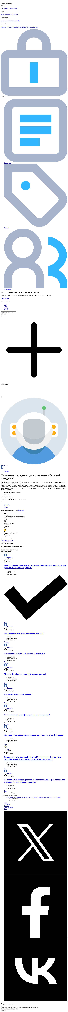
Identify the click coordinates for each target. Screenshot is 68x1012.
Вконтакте (7, 505)
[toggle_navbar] (1, 397)
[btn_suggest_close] (3, 314)
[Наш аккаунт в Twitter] (35, 873)
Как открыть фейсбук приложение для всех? (24, 633)
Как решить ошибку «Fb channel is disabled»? (24, 654)
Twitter (6, 507)
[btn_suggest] (1, 316)
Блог (5, 809)
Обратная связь (8, 807)
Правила (6, 806)
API (8, 749)
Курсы (6, 309)
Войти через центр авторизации (9, 550)
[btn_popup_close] (3, 1010)
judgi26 (3, 465)
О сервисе (7, 804)
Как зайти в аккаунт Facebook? (18, 694)
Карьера (6, 308)
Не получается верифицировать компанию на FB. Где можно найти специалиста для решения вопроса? (34, 781)
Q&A (5, 306)
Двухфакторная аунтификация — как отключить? (27, 715)
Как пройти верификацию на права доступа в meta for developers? (34, 735)
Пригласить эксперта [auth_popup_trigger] (7, 540)
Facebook (6, 471)
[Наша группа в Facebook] (35, 937)
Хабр (5, 305)
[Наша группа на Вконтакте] (35, 1000)
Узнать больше (5, 298)
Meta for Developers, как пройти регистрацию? (25, 674)
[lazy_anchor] (35, 599)
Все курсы (21, 510)
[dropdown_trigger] (1, 501)
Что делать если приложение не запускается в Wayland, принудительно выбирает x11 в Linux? (34, 797)
